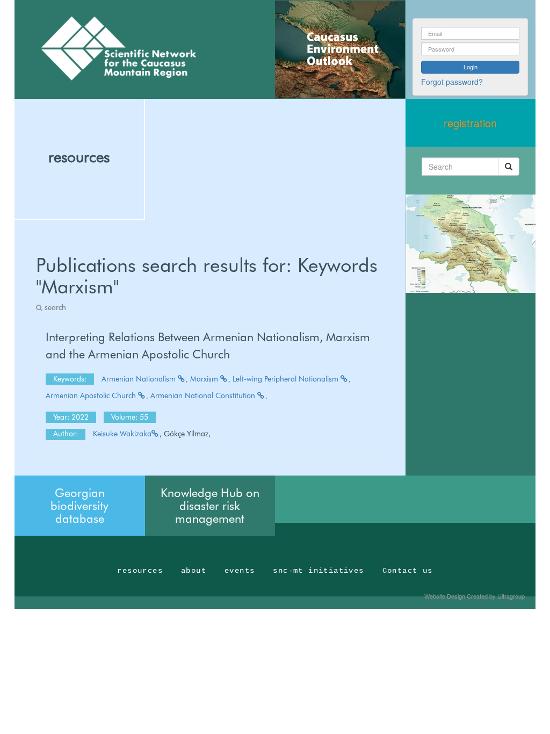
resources (79, 157)
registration (470, 123)
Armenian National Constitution (203, 395)
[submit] (508, 166)
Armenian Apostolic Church (92, 395)
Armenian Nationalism (140, 379)
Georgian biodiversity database (79, 506)
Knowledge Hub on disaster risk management (210, 506)
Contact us (407, 570)
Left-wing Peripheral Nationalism (287, 379)
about (193, 570)
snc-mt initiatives (318, 570)
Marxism (205, 379)
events (240, 570)
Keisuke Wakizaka (122, 433)
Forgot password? (452, 81)
